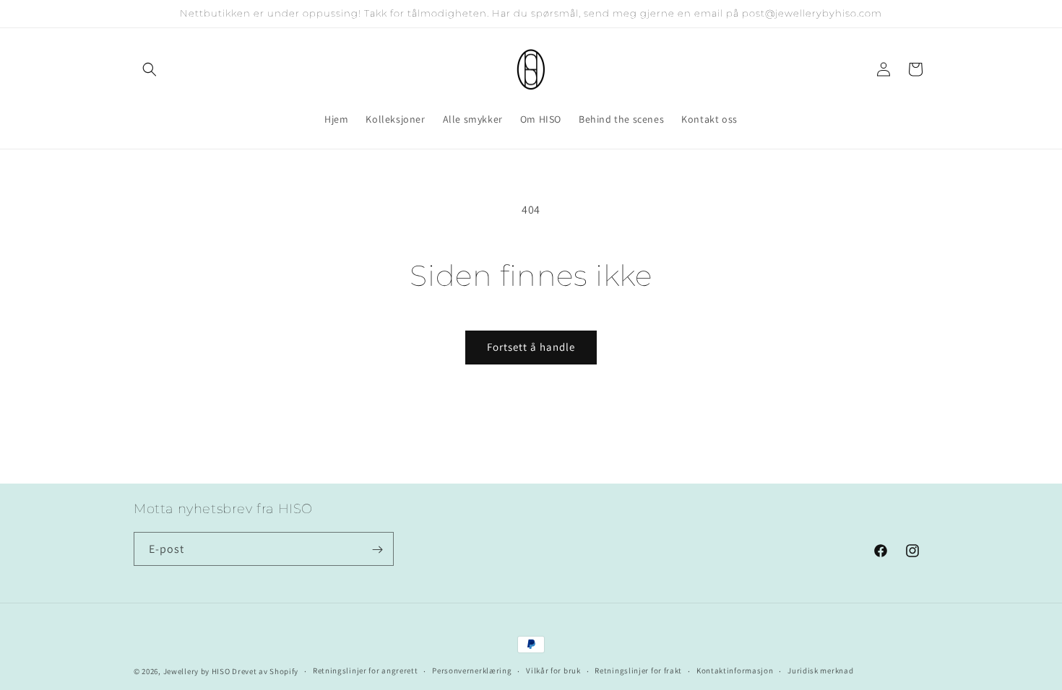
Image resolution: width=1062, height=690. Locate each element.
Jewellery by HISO (196, 671)
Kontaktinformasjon (735, 670)
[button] (149, 69)
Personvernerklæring (471, 670)
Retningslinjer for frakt (638, 670)
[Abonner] (377, 550)
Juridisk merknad (820, 670)
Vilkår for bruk (553, 670)
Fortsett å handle (531, 347)
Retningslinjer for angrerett (365, 670)
